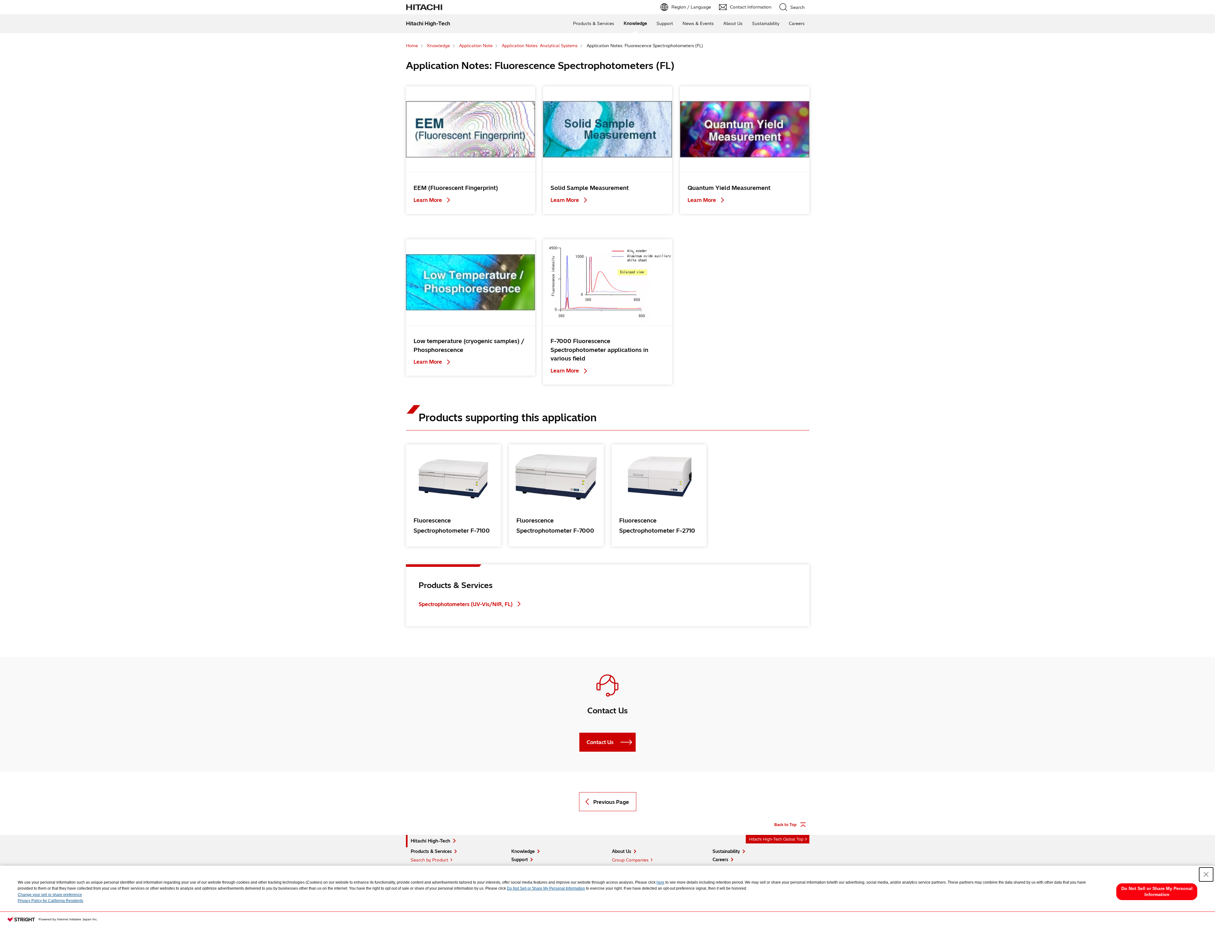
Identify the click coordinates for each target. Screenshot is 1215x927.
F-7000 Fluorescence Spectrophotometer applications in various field (599, 349)
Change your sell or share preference (50, 895)
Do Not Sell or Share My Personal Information (546, 888)
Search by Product (429, 859)
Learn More (428, 200)
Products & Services (593, 23)
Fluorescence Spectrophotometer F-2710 (657, 525)
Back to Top (785, 824)
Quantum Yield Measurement (729, 187)
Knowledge (635, 23)
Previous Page (611, 802)
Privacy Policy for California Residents (50, 901)
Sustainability (765, 23)
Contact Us (600, 742)
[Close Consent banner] (1206, 874)
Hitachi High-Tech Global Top (776, 839)
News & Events (698, 23)
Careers (797, 23)
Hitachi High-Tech (430, 841)
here (660, 882)
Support (665, 23)
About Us (733, 23)
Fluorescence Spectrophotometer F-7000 (555, 525)
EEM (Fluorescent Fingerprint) (456, 187)
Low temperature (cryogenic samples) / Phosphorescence (469, 345)
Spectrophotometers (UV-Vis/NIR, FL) (466, 604)
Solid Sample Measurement (590, 187)
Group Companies (630, 859)
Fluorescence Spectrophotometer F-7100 (452, 525)
